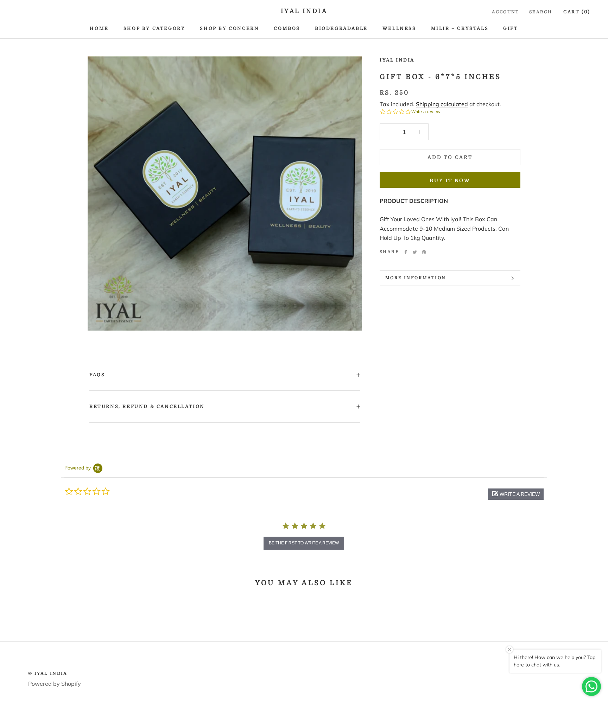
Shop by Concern (229, 28)
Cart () (576, 11)
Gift (510, 28)
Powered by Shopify (54, 683)
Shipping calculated (442, 104)
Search (540, 11)
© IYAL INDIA (48, 673)
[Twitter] (415, 252)
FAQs (97, 374)
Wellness (399, 28)
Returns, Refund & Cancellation (147, 406)
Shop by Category (154, 28)
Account (505, 11)
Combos (287, 28)
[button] (516, 494)
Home (99, 28)
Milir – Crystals (460, 28)
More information (415, 277)
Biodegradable (341, 28)
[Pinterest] (424, 252)
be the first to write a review (304, 543)
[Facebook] (406, 252)
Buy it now (450, 180)
